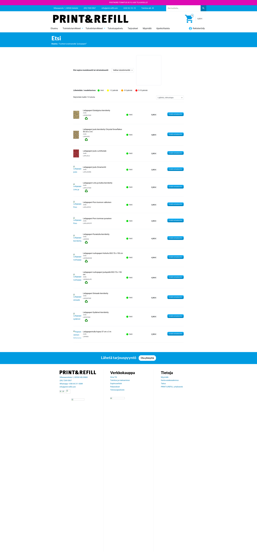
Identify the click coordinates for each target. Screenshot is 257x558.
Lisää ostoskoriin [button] (175, 114)
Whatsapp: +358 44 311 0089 (71, 384)
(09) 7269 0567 (66, 381)
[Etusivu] (90, 19)
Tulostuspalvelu (115, 28)
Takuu (163, 384)
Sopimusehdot (116, 384)
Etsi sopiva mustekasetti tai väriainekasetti (90, 70)
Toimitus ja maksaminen (120, 380)
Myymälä (147, 28)
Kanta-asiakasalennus (170, 380)
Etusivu (54, 28)
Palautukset (115, 387)
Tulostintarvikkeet (94, 28)
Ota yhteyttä (147, 358)
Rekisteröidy (198, 28)
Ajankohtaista (163, 28)
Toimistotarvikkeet (72, 28)
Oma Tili (113, 377)
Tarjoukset (133, 28)
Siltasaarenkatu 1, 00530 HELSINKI (74, 377)
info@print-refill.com (68, 387)
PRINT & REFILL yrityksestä (172, 387)
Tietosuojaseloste (117, 390)
